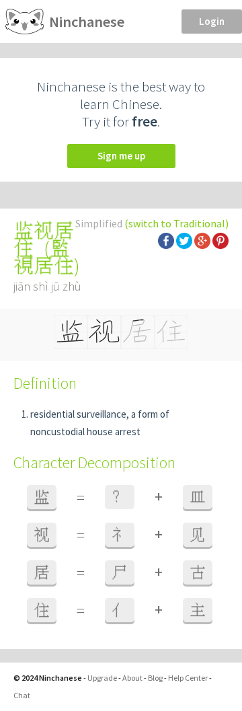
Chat (21, 695)
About (132, 678)
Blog (155, 678)
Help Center (188, 678)
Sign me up (121, 155)
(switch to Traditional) (176, 223)
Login (212, 21)
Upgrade (102, 678)
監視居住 (43, 256)
